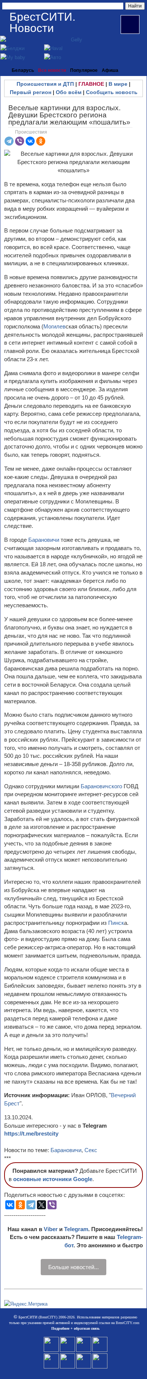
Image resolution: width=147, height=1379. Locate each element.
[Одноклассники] (40, 141)
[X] (41, 1204)
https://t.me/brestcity (31, 1133)
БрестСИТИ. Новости (42, 22)
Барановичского (102, 786)
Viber (51, 1229)
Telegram (76, 1229)
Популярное (84, 70)
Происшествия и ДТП (45, 84)
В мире (118, 84)
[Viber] (19, 141)
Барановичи (44, 540)
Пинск (116, 923)
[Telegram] (9, 141)
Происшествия (31, 132)
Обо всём (68, 92)
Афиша (110, 70)
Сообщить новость (112, 92)
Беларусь (23, 70)
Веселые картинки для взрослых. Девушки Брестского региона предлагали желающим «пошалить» (69, 115)
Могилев (54, 326)
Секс (90, 1150)
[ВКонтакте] (30, 141)
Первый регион (30, 92)
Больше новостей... (73, 1267)
